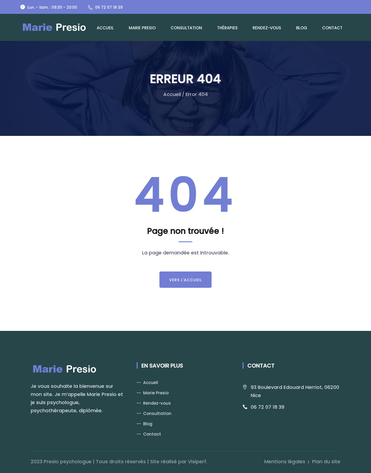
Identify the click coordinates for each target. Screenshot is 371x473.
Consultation (186, 28)
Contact (332, 28)
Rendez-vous (267, 28)
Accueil (105, 28)
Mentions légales (284, 461)
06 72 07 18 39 (267, 407)
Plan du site (326, 461)
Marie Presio (142, 28)
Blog (301, 28)
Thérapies (227, 28)
